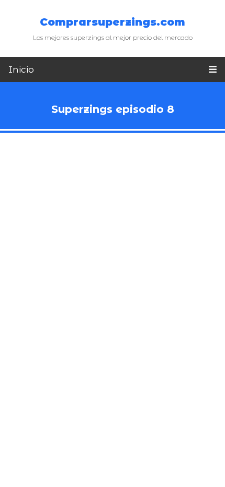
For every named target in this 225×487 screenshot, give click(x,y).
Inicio (21, 69)
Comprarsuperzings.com (112, 22)
